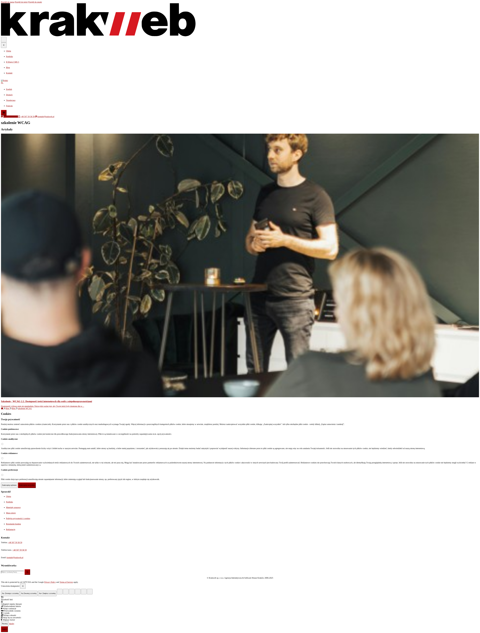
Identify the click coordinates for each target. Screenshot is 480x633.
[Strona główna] (2, 408)
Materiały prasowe (13, 507)
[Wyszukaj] (27, 572)
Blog (8, 408)
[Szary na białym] (71, 591)
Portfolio (9, 502)
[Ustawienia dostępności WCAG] (3, 112)
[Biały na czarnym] (65, 591)
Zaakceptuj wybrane (9, 485)
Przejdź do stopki (35, 2)
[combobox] (12, 572)
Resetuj (5, 624)
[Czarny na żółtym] (83, 591)
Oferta (8, 496)
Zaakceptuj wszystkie (27, 485)
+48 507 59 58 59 (15, 542)
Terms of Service (66, 582)
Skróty (11, 623)
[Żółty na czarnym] (59, 591)
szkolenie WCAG (25, 408)
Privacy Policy (50, 582)
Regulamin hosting (13, 524)
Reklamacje (10, 529)
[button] (240, 81)
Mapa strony (11, 513)
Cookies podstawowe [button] (10, 429)
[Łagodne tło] (89, 591)
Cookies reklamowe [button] (9, 453)
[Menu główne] (3, 39)
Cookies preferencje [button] (9, 470)
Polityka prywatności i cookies (18, 518)
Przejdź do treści (21, 2)
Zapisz (4, 629)
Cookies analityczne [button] (9, 439)
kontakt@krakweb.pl (15, 557)
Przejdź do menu (7, 2)
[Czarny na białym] (77, 591)
